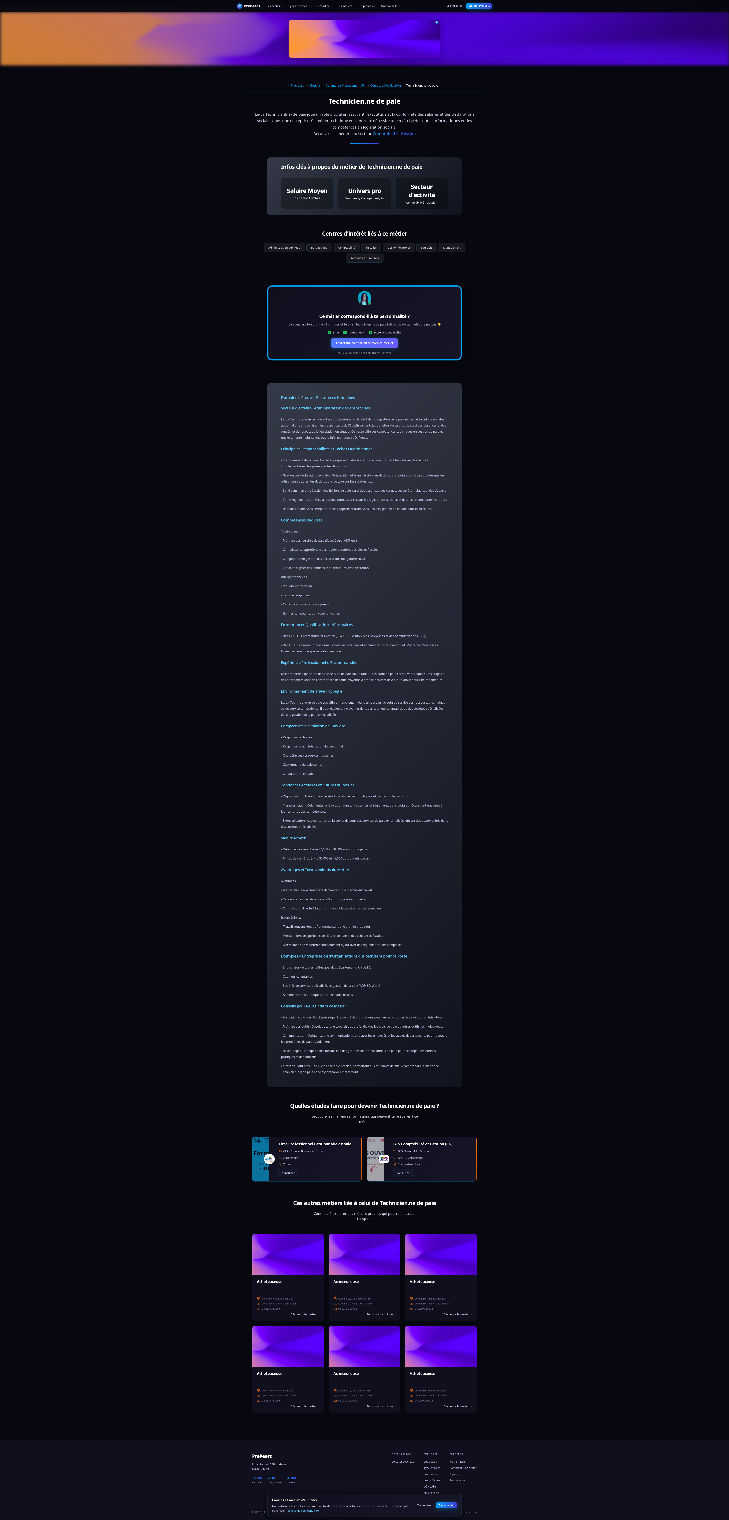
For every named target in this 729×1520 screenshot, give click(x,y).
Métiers (314, 85)
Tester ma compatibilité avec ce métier (364, 343)
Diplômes (367, 6)
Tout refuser (424, 1505)
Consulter (288, 1173)
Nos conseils (389, 6)
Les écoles (273, 6)
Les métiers (345, 6)
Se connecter (454, 5)
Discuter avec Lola (479, 5)
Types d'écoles (297, 6)
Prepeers (297, 85)
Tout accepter (446, 1505)
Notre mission (458, 1461)
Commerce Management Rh (345, 85)
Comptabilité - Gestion (394, 133)
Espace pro (456, 1474)
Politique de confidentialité (302, 1510)
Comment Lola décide (463, 1468)
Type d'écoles (432, 1468)
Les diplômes (432, 1480)
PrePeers (262, 1456)
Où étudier (322, 6)
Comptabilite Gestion (385, 85)
